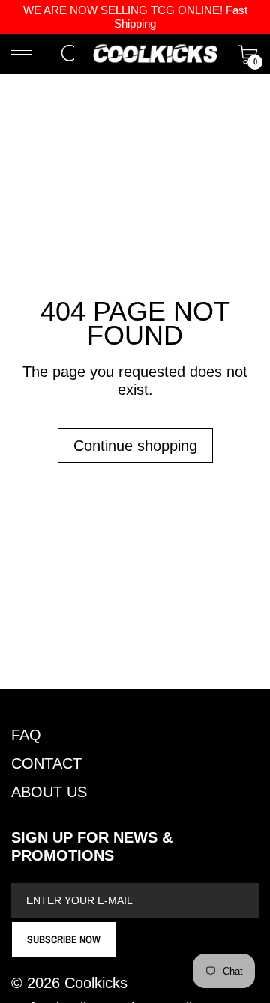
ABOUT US (49, 792)
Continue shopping (135, 445)
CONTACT (46, 763)
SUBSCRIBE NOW (63, 939)
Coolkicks (96, 983)
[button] (71, 54)
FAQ (26, 735)
